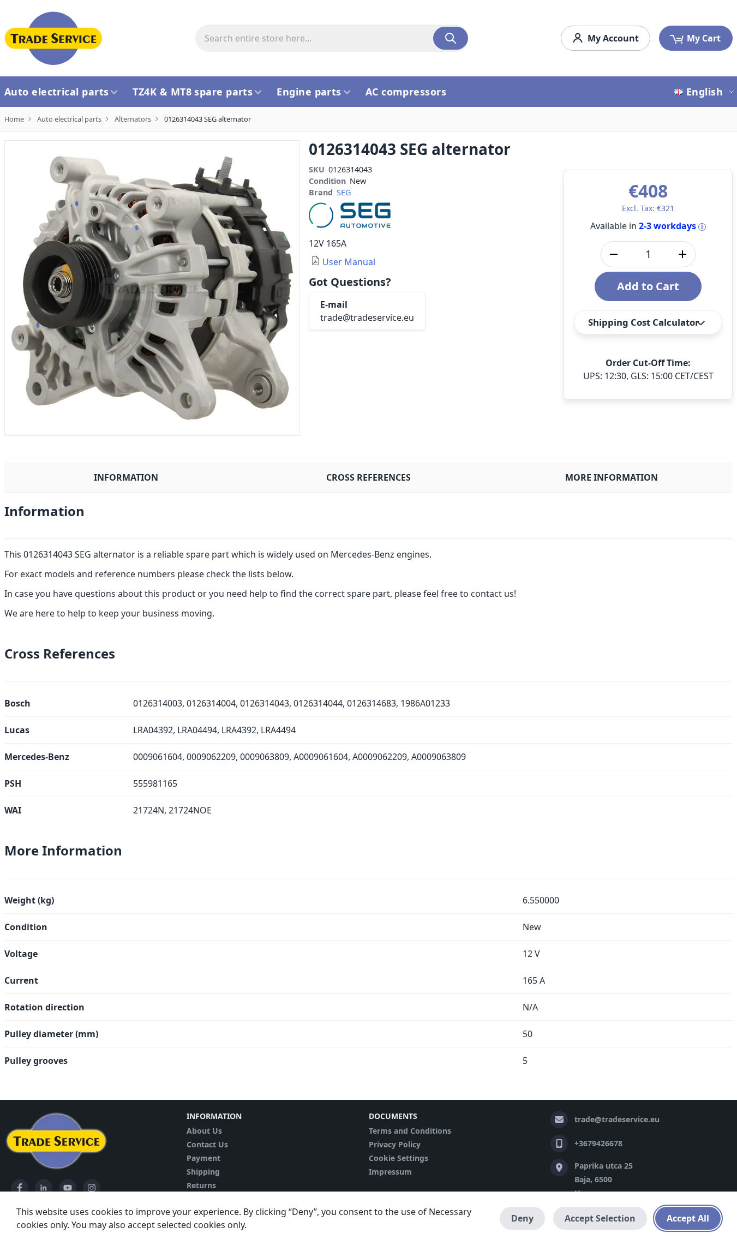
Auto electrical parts (69, 119)
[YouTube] (67, 1187)
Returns (201, 1185)
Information (126, 477)
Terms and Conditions (410, 1131)
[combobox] (331, 38)
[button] (705, 91)
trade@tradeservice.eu (367, 318)
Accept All (688, 1218)
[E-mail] (559, 1119)
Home (14, 119)
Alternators (133, 119)
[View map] (559, 1167)
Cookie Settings (398, 1158)
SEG (344, 192)
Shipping (203, 1171)
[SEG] (350, 214)
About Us (204, 1131)
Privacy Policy (395, 1144)
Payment (203, 1158)
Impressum (390, 1171)
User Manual (348, 262)
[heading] (368, 515)
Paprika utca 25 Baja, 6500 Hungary (603, 1179)
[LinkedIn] (43, 1187)
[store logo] (53, 38)
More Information (611, 477)
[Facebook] (19, 1187)
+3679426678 (598, 1143)
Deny (522, 1218)
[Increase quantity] (682, 254)
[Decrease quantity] (614, 254)
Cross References (368, 477)
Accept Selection (600, 1218)
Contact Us (207, 1144)
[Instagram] (91, 1187)
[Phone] (559, 1143)
